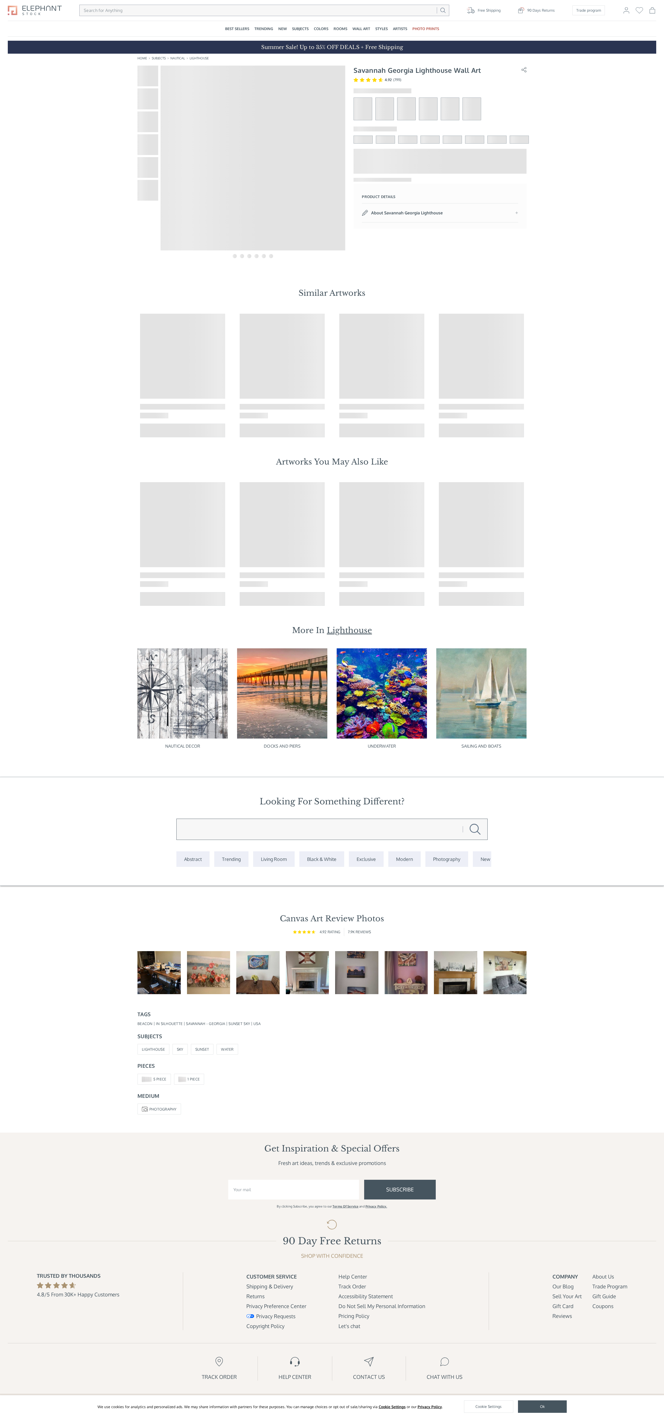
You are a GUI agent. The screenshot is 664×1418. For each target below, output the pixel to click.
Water (227, 1049)
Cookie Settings (392, 1407)
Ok (542, 1406)
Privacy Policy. (376, 1206)
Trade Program (609, 1286)
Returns (255, 1296)
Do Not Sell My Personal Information (381, 1306)
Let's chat (349, 1326)
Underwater (382, 746)
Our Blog (563, 1286)
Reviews (562, 1315)
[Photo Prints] (485, 859)
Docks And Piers (282, 746)
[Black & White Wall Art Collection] (321, 859)
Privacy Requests (275, 1316)
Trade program (588, 10)
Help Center (352, 1276)
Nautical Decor (182, 746)
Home (142, 58)
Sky (180, 1049)
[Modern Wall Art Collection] (404, 859)
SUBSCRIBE (400, 1189)
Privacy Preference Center (276, 1306)
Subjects (159, 58)
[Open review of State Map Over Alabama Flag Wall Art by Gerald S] (307, 972)
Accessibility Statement (365, 1296)
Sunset (202, 1049)
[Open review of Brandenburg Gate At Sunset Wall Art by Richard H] (356, 972)
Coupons (602, 1306)
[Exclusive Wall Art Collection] (366, 859)
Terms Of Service (345, 1206)
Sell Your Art (567, 1296)
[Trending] (231, 859)
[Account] (626, 12)
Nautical (177, 58)
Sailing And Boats (481, 746)
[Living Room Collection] (274, 859)
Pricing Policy (353, 1315)
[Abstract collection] (193, 859)
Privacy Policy (430, 1407)
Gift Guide (604, 1296)
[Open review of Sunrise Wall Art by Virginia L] (208, 972)
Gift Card (562, 1306)
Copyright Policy (265, 1326)
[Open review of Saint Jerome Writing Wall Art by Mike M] (159, 972)
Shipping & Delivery (269, 1286)
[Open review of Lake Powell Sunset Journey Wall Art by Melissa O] (406, 972)
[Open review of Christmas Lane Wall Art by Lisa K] (455, 972)
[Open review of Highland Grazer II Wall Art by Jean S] (505, 972)
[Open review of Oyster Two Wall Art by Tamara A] (258, 972)
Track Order (352, 1286)
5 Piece (160, 1079)
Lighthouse (199, 58)
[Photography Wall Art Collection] (446, 859)
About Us (603, 1276)
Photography (163, 1109)
